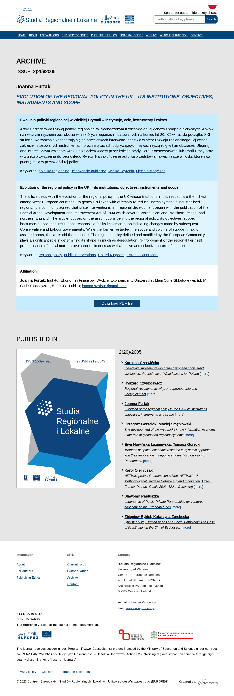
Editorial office (131, 35)
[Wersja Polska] (212, 6)
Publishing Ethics (104, 35)
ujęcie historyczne (150, 171)
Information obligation (74, 672)
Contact (196, 35)
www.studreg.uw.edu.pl (140, 608)
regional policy (50, 255)
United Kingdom (111, 255)
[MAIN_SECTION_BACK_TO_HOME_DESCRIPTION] (218, 681)
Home (22, 35)
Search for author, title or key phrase (191, 13)
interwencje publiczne (88, 171)
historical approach (142, 255)
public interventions (80, 255)
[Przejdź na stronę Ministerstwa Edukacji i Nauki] (172, 635)
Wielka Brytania (121, 171)
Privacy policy (26, 672)
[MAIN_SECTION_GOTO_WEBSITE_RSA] (129, 20)
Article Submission (174, 35)
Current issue (76, 564)
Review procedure (75, 35)
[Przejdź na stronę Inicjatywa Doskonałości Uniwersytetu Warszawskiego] (131, 635)
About (33, 35)
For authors (49, 35)
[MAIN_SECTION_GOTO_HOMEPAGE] (56, 16)
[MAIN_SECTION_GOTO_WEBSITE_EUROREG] (110, 20)
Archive (151, 35)
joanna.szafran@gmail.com (104, 286)
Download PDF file (117, 303)
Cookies (47, 672)
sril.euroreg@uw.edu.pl (142, 602)
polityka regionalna (54, 171)
